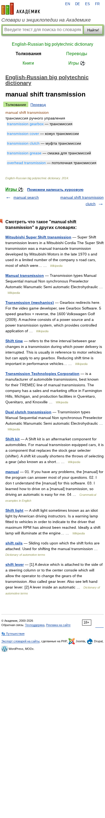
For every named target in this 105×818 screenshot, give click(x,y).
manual (12, 472)
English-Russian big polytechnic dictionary (52, 44)
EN (67, 4)
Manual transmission (24, 275)
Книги (28, 63)
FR (97, 4)
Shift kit (12, 439)
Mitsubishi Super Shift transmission (38, 237)
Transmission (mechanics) (29, 302)
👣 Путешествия (12, 633)
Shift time (14, 341)
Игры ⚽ (76, 63)
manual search (26, 197)
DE (77, 4)
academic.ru (20, 9)
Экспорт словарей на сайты (20, 641)
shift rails (14, 543)
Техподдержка (34, 625)
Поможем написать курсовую (55, 189)
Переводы (76, 53)
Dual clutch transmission (28, 412)
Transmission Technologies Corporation (42, 373)
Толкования (28, 53)
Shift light (14, 510)
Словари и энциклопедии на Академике (46, 20)
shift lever (14, 564)
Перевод (38, 104)
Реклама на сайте (58, 625)
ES (87, 4)
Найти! (93, 30)
